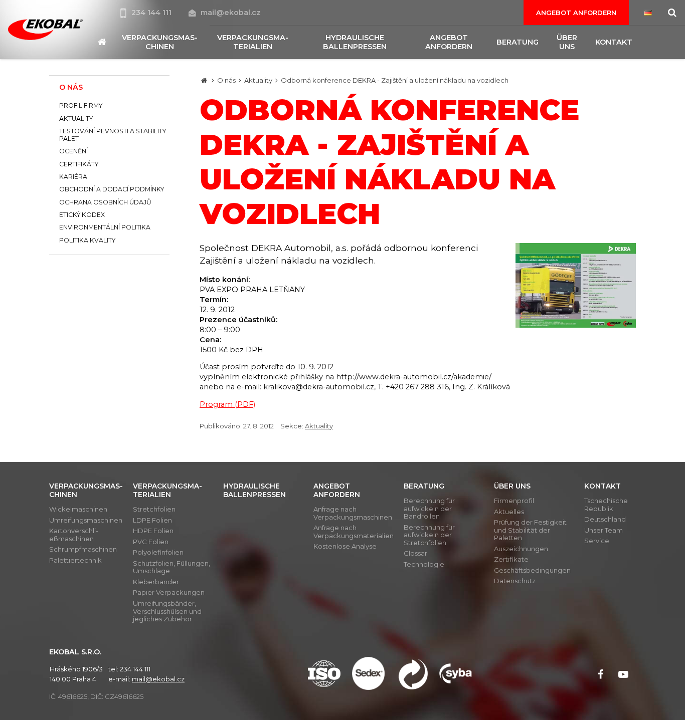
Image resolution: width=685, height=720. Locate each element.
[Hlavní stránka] (204, 80)
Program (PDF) (227, 404)
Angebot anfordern (576, 13)
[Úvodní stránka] (45, 30)
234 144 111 (152, 12)
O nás (226, 80)
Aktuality (258, 80)
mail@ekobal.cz (231, 12)
